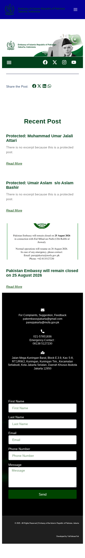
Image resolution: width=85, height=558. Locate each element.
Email (12, 433)
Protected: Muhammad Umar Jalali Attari (39, 138)
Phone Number (19, 449)
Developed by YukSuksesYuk (67, 536)
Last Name (16, 417)
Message (15, 465)
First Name (16, 401)
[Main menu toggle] (75, 10)
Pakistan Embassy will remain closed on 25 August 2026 (42, 273)
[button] (9, 62)
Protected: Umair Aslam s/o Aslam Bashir (39, 185)
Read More (14, 163)
